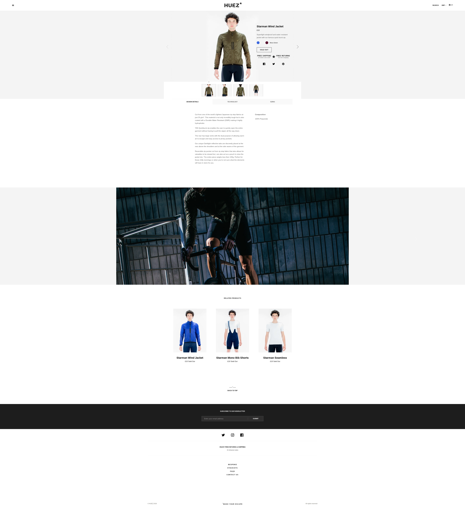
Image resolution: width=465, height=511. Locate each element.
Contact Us (232, 475)
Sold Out (264, 50)
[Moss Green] (262, 42)
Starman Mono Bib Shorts (232, 357)
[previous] (167, 47)
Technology (232, 102)
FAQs (232, 471)
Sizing (272, 102)
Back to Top (232, 390)
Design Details (192, 102)
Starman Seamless (275, 357)
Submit (255, 418)
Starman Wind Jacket (190, 357)
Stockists (232, 468)
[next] (297, 47)
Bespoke (232, 464)
